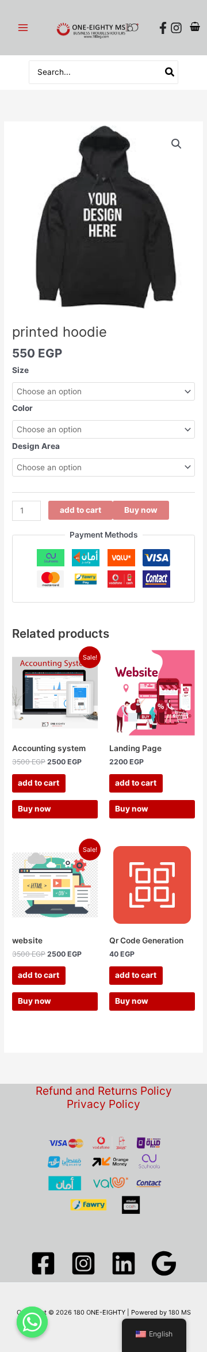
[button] (176, 144)
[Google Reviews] (164, 1263)
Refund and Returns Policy (104, 1091)
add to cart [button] (38, 782)
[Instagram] (176, 28)
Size (20, 370)
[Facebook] (163, 28)
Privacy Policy (103, 1104)
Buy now (141, 510)
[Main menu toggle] (23, 27)
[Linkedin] (123, 1263)
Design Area (36, 446)
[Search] (170, 72)
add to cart (80, 510)
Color (22, 408)
